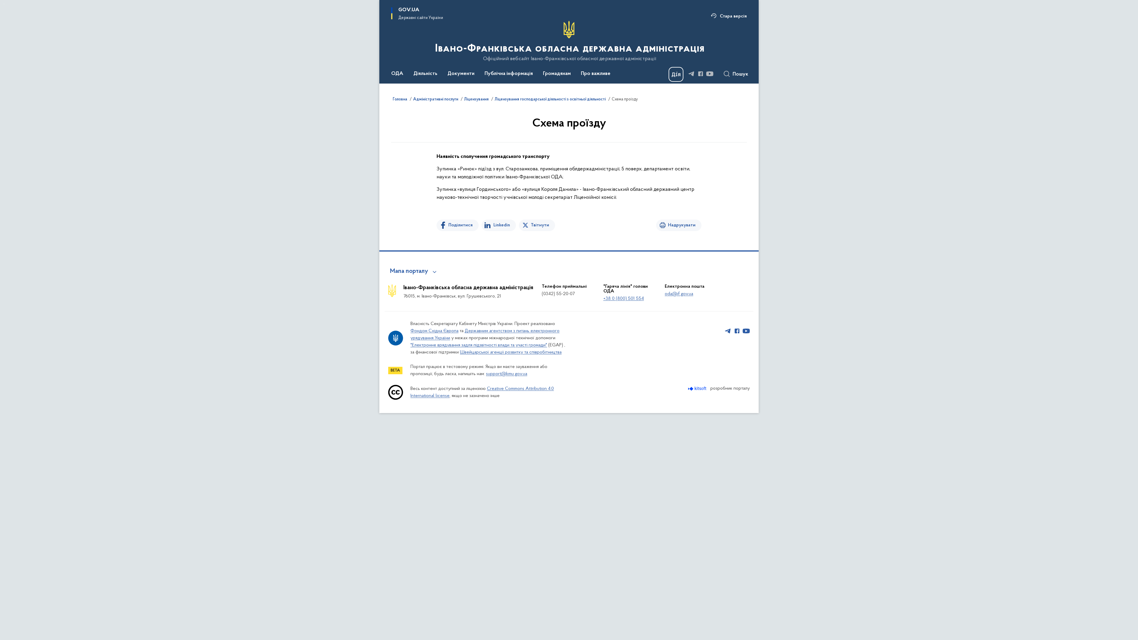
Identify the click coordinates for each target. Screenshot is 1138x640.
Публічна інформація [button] (509, 73)
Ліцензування (476, 99)
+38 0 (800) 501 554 (623, 298)
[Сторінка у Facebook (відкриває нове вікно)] (700, 73)
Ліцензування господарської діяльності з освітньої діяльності (550, 99)
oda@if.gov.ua (679, 294)
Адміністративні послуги (435, 99)
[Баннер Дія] (676, 74)
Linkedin (501, 225)
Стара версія (733, 16)
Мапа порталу (409, 271)
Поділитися (460, 225)
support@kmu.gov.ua (506, 374)
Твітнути (540, 225)
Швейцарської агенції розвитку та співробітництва (511, 352)
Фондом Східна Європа (434, 331)
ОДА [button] (397, 73)
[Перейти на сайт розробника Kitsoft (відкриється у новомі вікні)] (697, 388)
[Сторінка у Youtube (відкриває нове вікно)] (709, 73)
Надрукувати (682, 225)
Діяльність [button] (425, 73)
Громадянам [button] (557, 73)
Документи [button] (460, 73)
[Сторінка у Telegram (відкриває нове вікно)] (691, 73)
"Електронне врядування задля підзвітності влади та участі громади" (478, 345)
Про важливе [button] (595, 73)
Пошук (740, 74)
